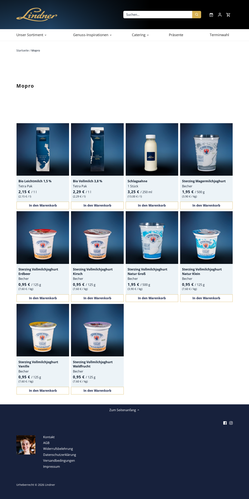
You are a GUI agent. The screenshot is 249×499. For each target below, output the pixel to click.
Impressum (51, 466)
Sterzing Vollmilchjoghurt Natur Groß (147, 271)
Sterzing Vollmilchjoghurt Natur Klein (202, 271)
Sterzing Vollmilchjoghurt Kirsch (93, 271)
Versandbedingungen (59, 460)
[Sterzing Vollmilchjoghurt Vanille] (43, 330)
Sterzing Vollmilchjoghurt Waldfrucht (93, 364)
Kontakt (49, 437)
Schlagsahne (137, 181)
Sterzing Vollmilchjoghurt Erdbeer (38, 271)
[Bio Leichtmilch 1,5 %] (43, 149)
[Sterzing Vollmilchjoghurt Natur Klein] (206, 237)
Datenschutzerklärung (59, 455)
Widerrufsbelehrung (58, 449)
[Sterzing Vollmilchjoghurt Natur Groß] (152, 237)
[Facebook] (225, 422)
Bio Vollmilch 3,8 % (87, 181)
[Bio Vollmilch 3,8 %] (97, 149)
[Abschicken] (196, 14)
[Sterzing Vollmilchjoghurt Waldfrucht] (97, 330)
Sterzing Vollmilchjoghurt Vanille (38, 364)
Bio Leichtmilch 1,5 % (34, 181)
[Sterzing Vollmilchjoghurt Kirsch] (97, 237)
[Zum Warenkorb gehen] (228, 14)
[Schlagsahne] (152, 149)
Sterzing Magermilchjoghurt (204, 181)
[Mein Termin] (211, 14)
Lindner (50, 485)
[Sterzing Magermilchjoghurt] (206, 149)
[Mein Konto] (219, 14)
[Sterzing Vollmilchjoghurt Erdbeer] (43, 237)
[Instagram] (231, 422)
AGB (46, 443)
